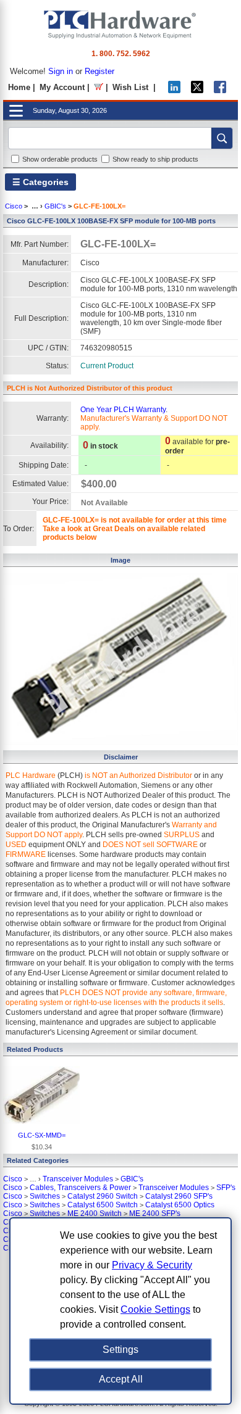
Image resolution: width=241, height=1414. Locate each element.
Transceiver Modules (78, 1179)
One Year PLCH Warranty (123, 409)
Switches (45, 1196)
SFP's (225, 1187)
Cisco (13, 206)
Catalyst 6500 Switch (102, 1205)
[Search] (221, 138)
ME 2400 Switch (94, 1213)
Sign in (60, 71)
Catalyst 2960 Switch (102, 1196)
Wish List (130, 87)
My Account (62, 87)
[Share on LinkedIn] (174, 90)
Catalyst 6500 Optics (179, 1205)
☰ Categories (40, 182)
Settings (120, 1349)
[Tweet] (197, 90)
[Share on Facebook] (220, 90)
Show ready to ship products (155, 159)
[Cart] (98, 87)
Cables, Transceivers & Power (80, 1187)
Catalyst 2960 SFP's (179, 1196)
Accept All (121, 1379)
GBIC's (55, 206)
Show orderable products (60, 159)
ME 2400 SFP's (154, 1213)
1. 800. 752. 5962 (120, 53)
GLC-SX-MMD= (42, 1135)
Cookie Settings (155, 1309)
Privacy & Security (152, 1265)
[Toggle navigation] (16, 111)
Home (19, 87)
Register (99, 71)
